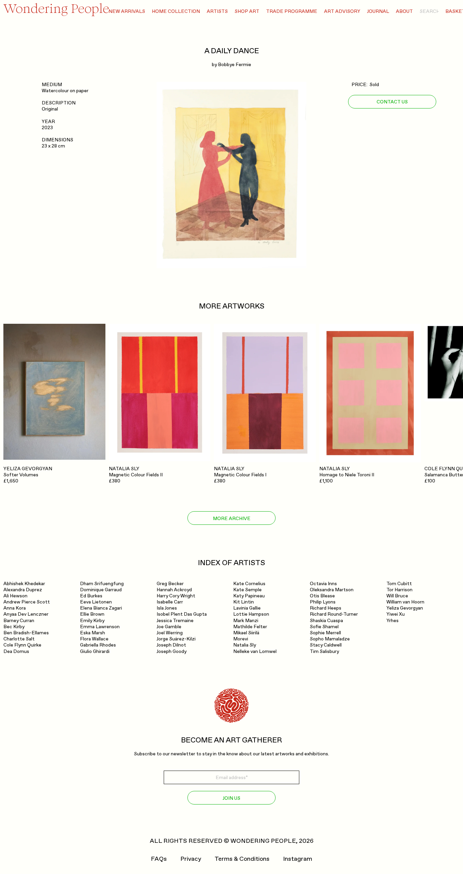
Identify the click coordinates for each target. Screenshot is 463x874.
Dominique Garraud (101, 590)
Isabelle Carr (170, 602)
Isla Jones (167, 608)
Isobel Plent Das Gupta (182, 614)
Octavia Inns (323, 584)
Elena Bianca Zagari (101, 608)
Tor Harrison (399, 590)
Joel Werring (170, 633)
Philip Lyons (323, 602)
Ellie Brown (92, 614)
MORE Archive (231, 518)
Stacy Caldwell (326, 645)
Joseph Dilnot (171, 645)
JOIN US (231, 798)
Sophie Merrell (325, 633)
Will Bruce (397, 596)
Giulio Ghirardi (94, 651)
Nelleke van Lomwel (255, 651)
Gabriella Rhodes (98, 645)
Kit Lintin (243, 602)
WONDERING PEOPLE (263, 841)
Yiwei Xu (395, 614)
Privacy (190, 859)
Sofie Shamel (324, 627)
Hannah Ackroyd (174, 590)
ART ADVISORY (342, 11)
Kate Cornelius (249, 584)
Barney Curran (18, 620)
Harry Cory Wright (176, 596)
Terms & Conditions (242, 859)
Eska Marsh (92, 633)
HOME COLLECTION (176, 11)
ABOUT (404, 11)
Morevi (240, 639)
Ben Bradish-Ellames (26, 633)
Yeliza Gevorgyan (404, 608)
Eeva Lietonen (96, 602)
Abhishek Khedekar (24, 584)
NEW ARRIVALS (126, 11)
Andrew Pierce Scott (26, 602)
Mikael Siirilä (246, 633)
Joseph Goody (171, 651)
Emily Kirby (92, 620)
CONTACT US (392, 101)
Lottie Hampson (251, 614)
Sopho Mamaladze (330, 639)
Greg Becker (170, 584)
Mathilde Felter (250, 627)
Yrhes (392, 620)
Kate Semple (247, 590)
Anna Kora (14, 608)
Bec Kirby (13, 627)
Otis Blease (322, 596)
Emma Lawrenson (100, 627)
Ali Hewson (15, 596)
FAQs (159, 859)
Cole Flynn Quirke (22, 645)
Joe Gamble (169, 627)
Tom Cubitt (399, 584)
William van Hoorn (405, 602)
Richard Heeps (325, 608)
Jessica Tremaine (175, 620)
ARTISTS (217, 11)
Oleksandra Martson (332, 590)
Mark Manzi (245, 620)
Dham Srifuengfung (102, 584)
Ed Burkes (91, 596)
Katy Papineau (249, 596)
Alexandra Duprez (22, 590)
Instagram (297, 859)
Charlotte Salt (19, 639)
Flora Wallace (94, 639)
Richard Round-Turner (334, 614)
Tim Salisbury (324, 651)
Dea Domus (16, 651)
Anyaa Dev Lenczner (25, 614)
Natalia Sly (244, 645)
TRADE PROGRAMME (291, 11)
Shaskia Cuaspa (326, 620)
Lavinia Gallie (247, 608)
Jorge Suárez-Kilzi (176, 639)
